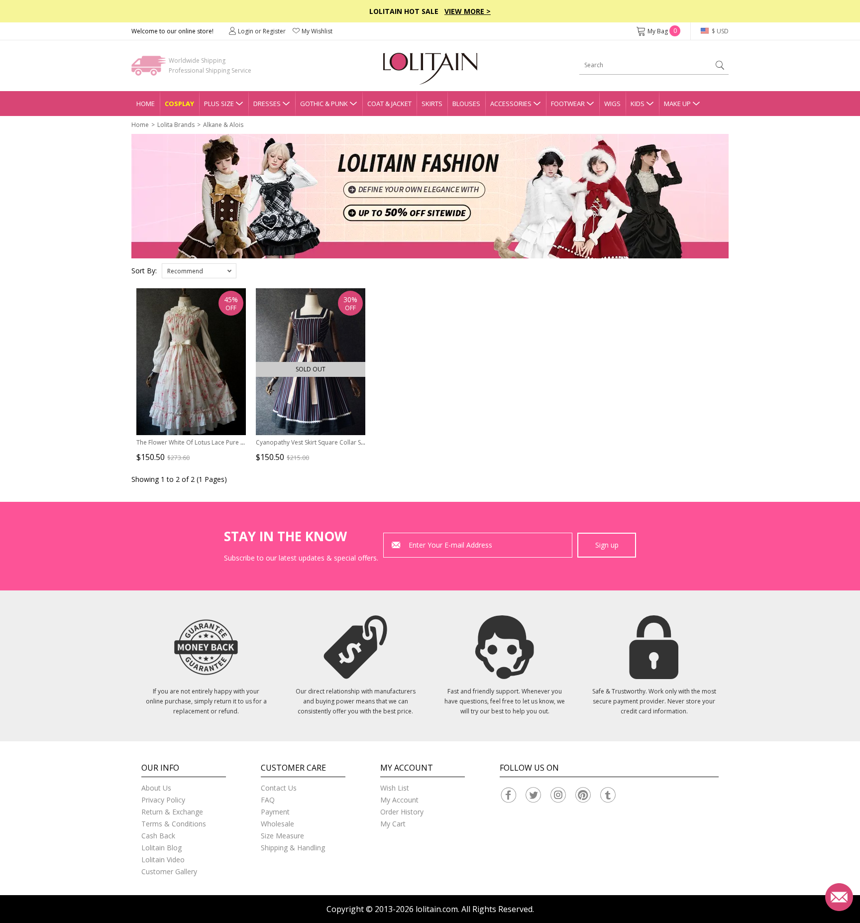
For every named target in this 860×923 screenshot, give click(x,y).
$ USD (719, 31)
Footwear (568, 103)
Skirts (432, 103)
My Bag (662, 31)
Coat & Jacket (389, 103)
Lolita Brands (176, 124)
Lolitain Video (163, 859)
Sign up (607, 545)
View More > (467, 11)
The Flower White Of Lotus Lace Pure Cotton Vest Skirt (211, 442)
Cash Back (158, 835)
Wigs (612, 103)
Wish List (394, 788)
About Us (156, 788)
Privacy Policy (163, 800)
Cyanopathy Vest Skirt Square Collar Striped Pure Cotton (335, 442)
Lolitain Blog (161, 847)
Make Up (677, 103)
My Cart (393, 823)
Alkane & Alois (223, 124)
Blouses (466, 103)
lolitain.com (437, 909)
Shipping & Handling (293, 847)
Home (145, 103)
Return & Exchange (172, 811)
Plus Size (219, 103)
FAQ (268, 800)
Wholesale (277, 823)
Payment (275, 811)
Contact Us (279, 788)
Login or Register (262, 31)
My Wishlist (317, 31)
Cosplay (179, 103)
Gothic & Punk (324, 103)
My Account (399, 800)
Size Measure (282, 835)
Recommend (185, 271)
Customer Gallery (169, 871)
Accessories (511, 103)
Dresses (267, 103)
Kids (638, 103)
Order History (402, 811)
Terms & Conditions (173, 823)
